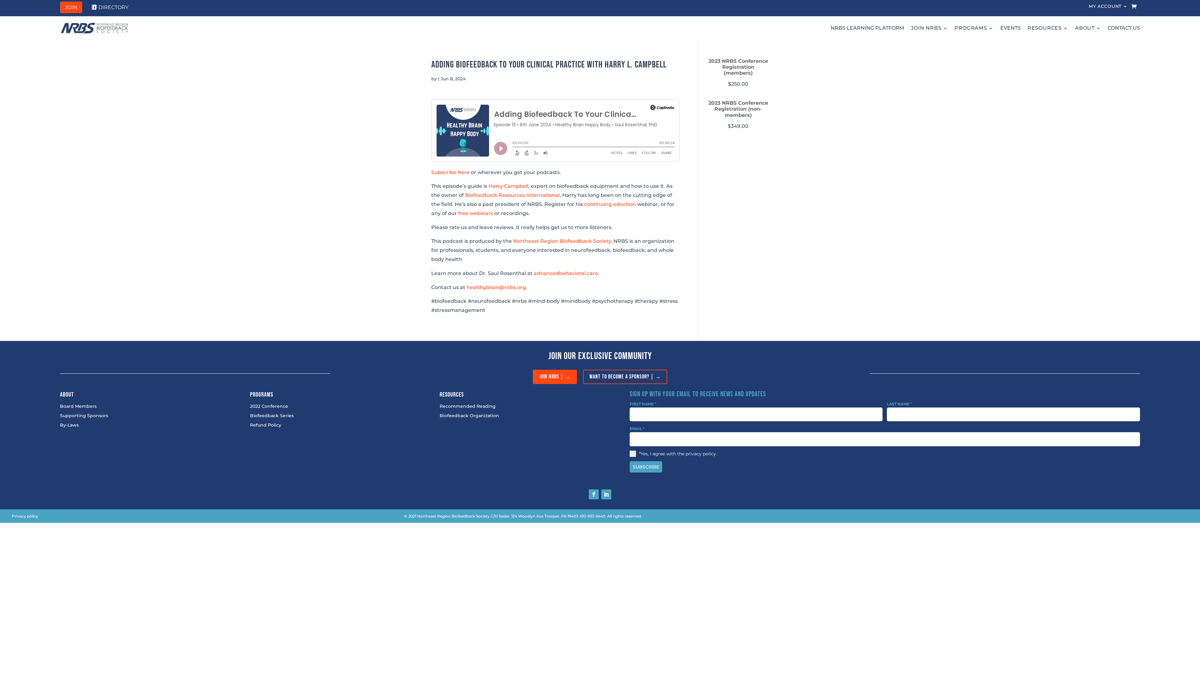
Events (1010, 28)
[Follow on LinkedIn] (606, 494)
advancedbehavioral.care (566, 273)
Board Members (78, 406)
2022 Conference (269, 406)
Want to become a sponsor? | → (625, 376)
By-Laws (69, 425)
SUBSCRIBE (646, 467)
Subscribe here (450, 172)
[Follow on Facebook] (594, 494)
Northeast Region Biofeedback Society (562, 241)
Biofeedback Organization (469, 415)
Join (71, 7)
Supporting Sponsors (84, 415)
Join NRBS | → (555, 376)
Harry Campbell (508, 186)
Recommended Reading (468, 406)
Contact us (1124, 28)
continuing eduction (610, 204)
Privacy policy (25, 516)
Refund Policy (265, 425)
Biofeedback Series (272, 415)
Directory (113, 7)
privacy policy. (701, 454)
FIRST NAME (643, 404)
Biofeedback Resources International (512, 195)
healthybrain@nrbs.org (496, 287)
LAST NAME (899, 404)
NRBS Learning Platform (867, 28)
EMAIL (637, 428)
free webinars (475, 213)
